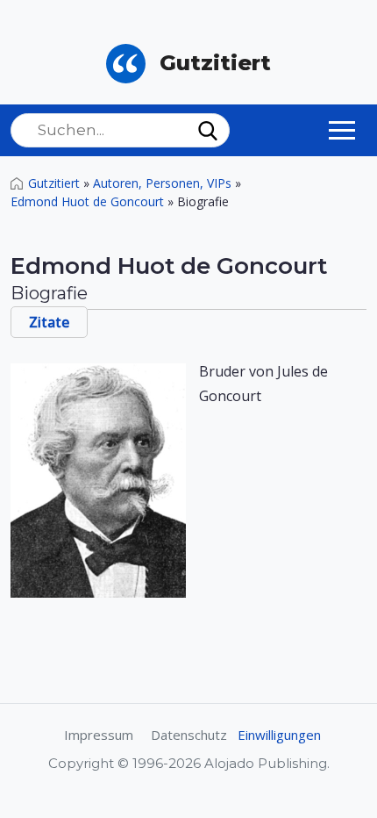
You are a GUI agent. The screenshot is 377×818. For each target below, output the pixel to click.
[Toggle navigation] (341, 130)
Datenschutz (189, 734)
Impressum (98, 734)
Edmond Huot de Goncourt (87, 201)
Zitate (49, 322)
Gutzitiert (54, 183)
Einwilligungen (279, 734)
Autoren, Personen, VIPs (162, 183)
